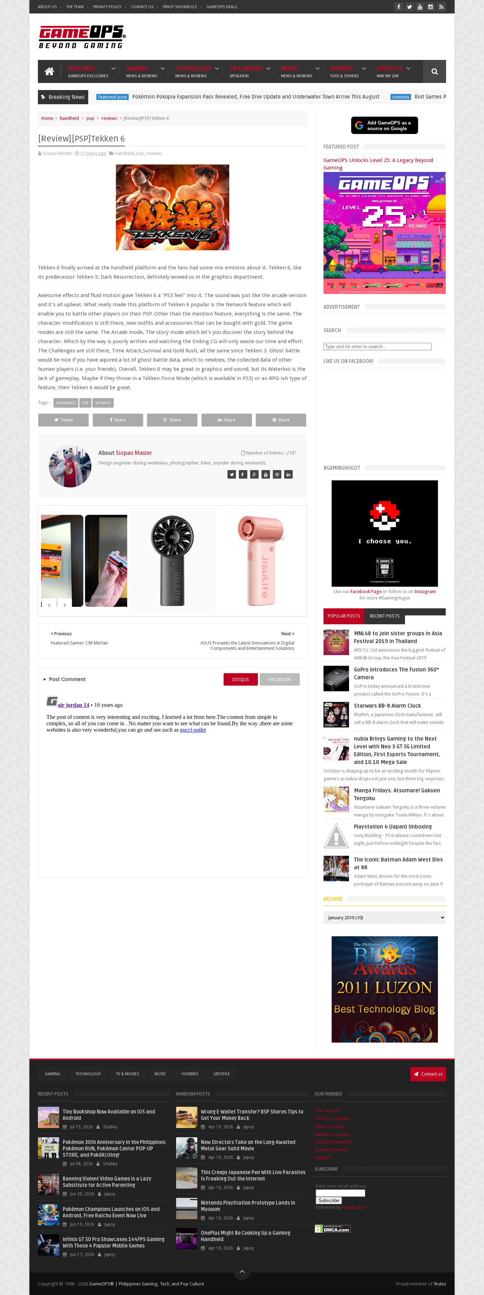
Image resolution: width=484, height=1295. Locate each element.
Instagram (425, 591)
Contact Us (142, 7)
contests (350, 97)
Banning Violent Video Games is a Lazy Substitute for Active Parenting (107, 1182)
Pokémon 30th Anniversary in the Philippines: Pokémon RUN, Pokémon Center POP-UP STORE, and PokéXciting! (115, 1148)
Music (296, 71)
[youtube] (420, 7)
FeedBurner (354, 1207)
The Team (75, 7)
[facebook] (399, 7)
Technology (193, 71)
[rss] (441, 7)
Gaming (141, 71)
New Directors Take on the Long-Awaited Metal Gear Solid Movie (248, 1145)
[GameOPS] (231, 474)
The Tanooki (327, 1110)
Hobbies (344, 71)
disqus (240, 679)
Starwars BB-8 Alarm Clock (387, 706)
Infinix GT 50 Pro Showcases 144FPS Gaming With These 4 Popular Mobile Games (113, 1243)
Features (88, 71)
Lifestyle (390, 71)
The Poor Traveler (333, 1118)
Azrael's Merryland (334, 1142)
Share (120, 420)
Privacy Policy (107, 7)
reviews (109, 118)
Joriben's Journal (331, 1149)
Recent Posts (385, 616)
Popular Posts (344, 616)
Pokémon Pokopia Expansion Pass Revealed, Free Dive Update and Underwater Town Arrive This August (206, 97)
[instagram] (430, 7)
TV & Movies (246, 71)
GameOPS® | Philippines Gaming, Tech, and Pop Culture (146, 1283)
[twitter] (409, 7)
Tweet (66, 420)
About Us (47, 7)
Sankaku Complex (333, 1134)
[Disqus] (173, 781)
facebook (280, 679)
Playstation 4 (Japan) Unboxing (393, 827)
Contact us (431, 1074)
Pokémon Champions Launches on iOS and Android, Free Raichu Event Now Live (111, 1212)
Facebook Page (366, 591)
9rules (440, 1283)
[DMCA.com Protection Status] (333, 1231)
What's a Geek (329, 1126)
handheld (69, 118)
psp (90, 118)
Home (47, 118)
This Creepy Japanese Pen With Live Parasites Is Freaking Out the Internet (253, 1176)
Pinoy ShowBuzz (180, 7)
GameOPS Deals (222, 7)
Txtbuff (322, 1157)
